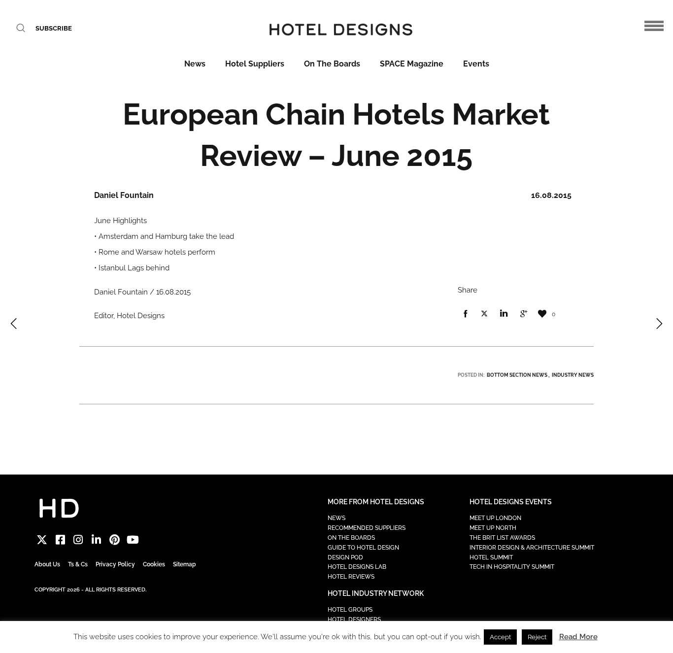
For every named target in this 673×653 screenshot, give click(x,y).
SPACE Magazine (411, 63)
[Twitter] (42, 539)
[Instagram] (78, 539)
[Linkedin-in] (96, 539)
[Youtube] (132, 539)
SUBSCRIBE (53, 28)
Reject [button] (537, 637)
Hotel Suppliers (254, 63)
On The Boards (332, 63)
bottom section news (517, 375)
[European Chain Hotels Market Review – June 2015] (465, 314)
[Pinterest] (114, 539)
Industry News (573, 375)
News (194, 63)
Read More (578, 636)
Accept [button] (500, 637)
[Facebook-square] (60, 539)
